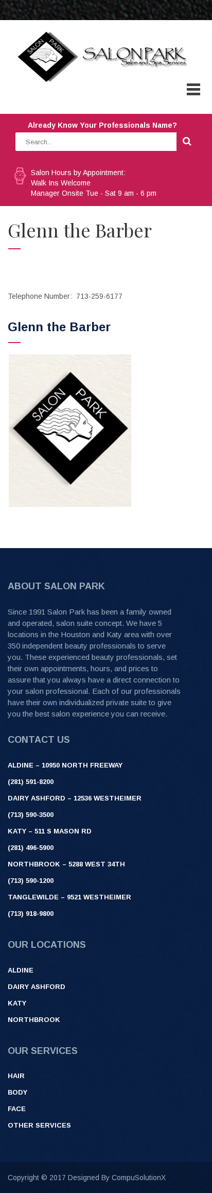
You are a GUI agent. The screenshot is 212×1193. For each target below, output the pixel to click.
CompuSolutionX (139, 1177)
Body (17, 1092)
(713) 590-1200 (31, 880)
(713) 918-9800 (31, 913)
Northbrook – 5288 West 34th (66, 864)
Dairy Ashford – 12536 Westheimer (75, 798)
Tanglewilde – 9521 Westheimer (69, 897)
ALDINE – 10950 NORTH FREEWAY (65, 765)
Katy (17, 1003)
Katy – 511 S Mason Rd (50, 831)
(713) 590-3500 (31, 815)
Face (17, 1109)
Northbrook (34, 1020)
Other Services (39, 1125)
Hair (16, 1076)
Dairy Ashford (36, 987)
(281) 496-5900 (31, 847)
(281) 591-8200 (31, 782)
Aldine (20, 970)
